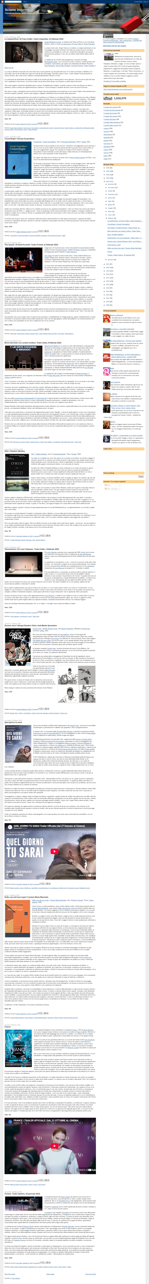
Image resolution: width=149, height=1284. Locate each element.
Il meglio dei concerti (111, 107)
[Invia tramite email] (38, 123)
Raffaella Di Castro (84, 888)
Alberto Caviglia (70, 743)
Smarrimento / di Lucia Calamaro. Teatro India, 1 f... (124, 238)
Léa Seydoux (89, 1040)
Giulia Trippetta (89, 66)
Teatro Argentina (89, 44)
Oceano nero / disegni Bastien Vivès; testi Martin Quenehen (31, 625)
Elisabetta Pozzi (64, 1201)
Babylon (112, 422)
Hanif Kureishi (62, 250)
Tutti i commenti (112, 489)
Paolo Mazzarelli (54, 375)
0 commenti (34, 124)
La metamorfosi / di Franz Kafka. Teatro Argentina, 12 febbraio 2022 (34, 39)
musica (106, 153)
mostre (106, 150)
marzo (110, 215)
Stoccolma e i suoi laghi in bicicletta (122, 329)
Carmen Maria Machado (58, 900)
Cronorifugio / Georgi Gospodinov (20, 139)
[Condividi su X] (43, 123)
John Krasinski (42, 398)
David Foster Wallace (51, 346)
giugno (110, 204)
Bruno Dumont (88, 1030)
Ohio (32, 454)
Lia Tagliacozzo (60, 745)
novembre (111, 187)
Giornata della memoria (64, 731)
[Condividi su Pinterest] (47, 123)
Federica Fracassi (20, 1240)
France (8, 1027)
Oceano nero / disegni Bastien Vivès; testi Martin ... (124, 241)
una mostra (55, 638)
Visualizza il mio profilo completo (115, 81)
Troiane (69, 1267)
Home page (50, 1274)
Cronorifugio (38, 142)
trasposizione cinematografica (25, 398)
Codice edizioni (28, 1017)
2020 (108, 267)
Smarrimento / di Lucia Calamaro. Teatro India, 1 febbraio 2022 (32, 549)
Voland (83, 142)
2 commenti (36, 536)
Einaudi (73, 454)
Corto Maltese (64, 634)
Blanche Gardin (73, 1048)
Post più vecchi (90, 1274)
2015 (108, 284)
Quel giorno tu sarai (13, 722)
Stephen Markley (41, 454)
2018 (108, 274)
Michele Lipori (63, 888)
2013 (108, 291)
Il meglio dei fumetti (110, 113)
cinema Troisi (74, 725)
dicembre (111, 184)
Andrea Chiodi (28, 1226)
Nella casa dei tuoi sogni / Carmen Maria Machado (26, 897)
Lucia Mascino (59, 568)
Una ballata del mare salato (42, 640)
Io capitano (113, 394)
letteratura (44, 235)
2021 (108, 264)
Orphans (7, 377)
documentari (108, 134)
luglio (110, 201)
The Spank (48, 256)
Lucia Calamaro (51, 552)
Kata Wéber (91, 733)
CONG (42, 631)
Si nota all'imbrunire (84, 554)
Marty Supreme (115, 382)
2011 (108, 298)
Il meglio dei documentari (112, 110)
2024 (108, 175)
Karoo (52, 150)
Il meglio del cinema (110, 116)
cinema (21, 888)
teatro (25, 129)
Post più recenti (10, 1274)
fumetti (34, 713)
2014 (108, 288)
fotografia (107, 137)
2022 (108, 181)
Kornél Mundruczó (55, 733)
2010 (108, 301)
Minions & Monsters (116, 315)
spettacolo (47, 352)
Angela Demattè (68, 1226)
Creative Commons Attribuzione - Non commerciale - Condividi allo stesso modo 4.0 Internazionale (122, 40)
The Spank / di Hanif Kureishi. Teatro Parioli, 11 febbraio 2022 (31, 245)
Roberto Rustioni (9, 129)
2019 (108, 271)
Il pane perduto (90, 749)
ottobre (110, 191)
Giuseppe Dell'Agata (69, 142)
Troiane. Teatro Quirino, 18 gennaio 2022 (22, 1194)
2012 (108, 295)
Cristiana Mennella (59, 454)
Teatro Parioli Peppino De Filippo (48, 333)
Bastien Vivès (52, 629)
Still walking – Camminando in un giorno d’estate (126, 435)
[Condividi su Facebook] (45, 123)
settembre (111, 194)
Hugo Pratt (86, 629)
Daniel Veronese (82, 373)
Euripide (66, 1212)
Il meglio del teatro (110, 119)
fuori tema (107, 143)
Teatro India (77, 442)
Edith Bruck (82, 747)
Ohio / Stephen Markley (15, 451)
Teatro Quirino (65, 1197)
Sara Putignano (49, 66)
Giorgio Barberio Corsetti (52, 42)
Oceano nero (37, 629)
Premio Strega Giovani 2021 (67, 749)
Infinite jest (70, 364)
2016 (108, 281)
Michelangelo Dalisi (51, 62)
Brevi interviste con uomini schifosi (20, 442)
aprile (110, 211)
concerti (106, 131)
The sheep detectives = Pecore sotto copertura (126, 341)
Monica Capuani (80, 250)
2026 (108, 168)
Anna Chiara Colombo (63, 66)
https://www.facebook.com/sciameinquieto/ (118, 89)
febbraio (111, 218)
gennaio (111, 260)
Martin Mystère (50, 670)
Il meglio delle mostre (111, 125)
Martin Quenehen (67, 629)
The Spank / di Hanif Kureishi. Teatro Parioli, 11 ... (124, 228)
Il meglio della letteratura (40, 1017)
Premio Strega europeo (77, 157)
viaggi (106, 159)
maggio (110, 208)
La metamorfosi (66, 44)
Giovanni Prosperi (77, 66)
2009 (108, 305)
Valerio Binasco (71, 252)
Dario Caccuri (9, 68)
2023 (108, 178)
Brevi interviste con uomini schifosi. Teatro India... (124, 231)
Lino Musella (89, 367)
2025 (108, 171)
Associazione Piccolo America (54, 741)
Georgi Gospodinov (49, 142)
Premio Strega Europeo (54, 235)
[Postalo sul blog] (41, 123)
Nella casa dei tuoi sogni (40, 900)
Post (108, 485)
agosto (110, 198)
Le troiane (47, 1212)
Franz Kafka (77, 44)
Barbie (112, 368)
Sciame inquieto (17, 10)
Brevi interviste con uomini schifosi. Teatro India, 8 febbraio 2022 (33, 343)
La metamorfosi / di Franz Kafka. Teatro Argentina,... (125, 221)
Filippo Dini (50, 252)
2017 (108, 278)
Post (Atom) (16, 1278)
